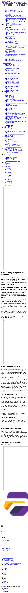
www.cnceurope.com (5, 545)
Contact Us (4, 537)
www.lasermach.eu (5, 550)
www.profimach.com (5, 548)
